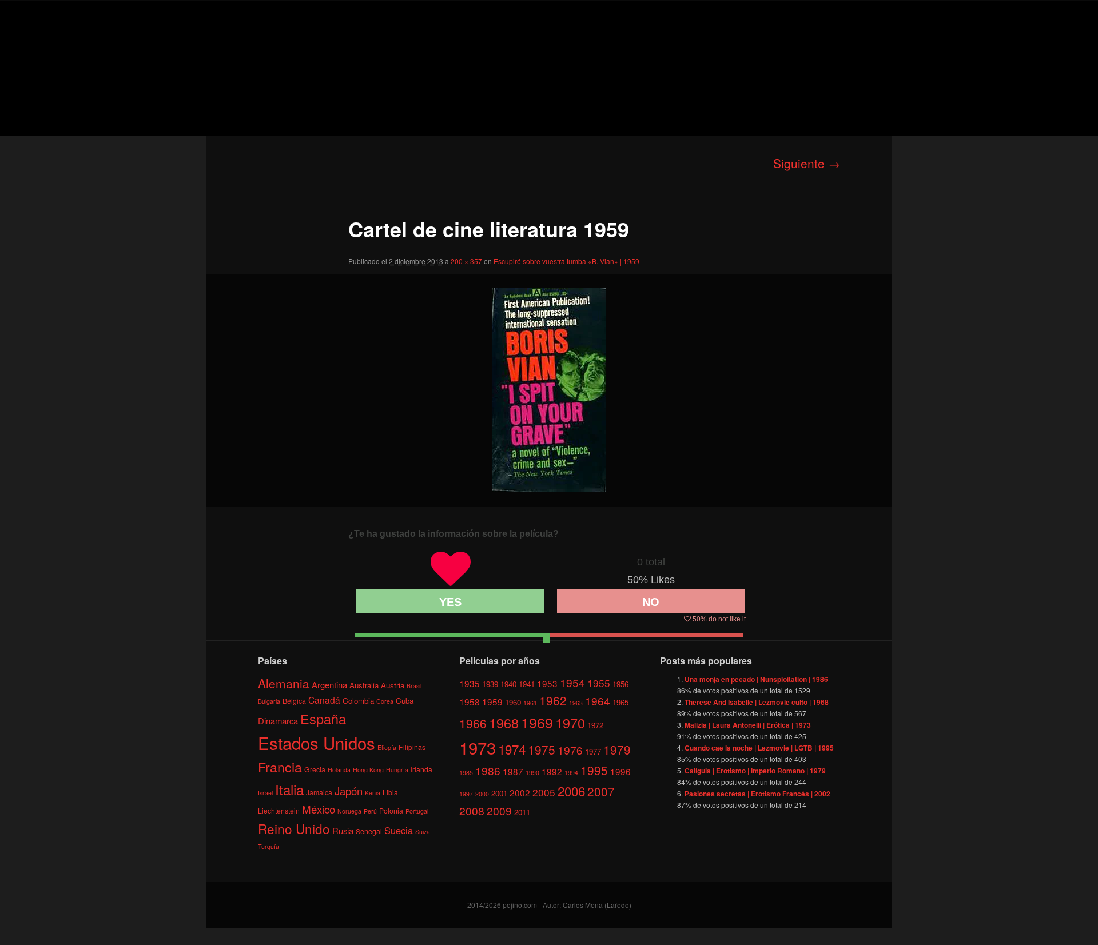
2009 (499, 810)
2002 (520, 792)
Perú (370, 811)
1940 (508, 684)
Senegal (369, 831)
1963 (576, 703)
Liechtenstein (279, 810)
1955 (598, 683)
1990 (532, 772)
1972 (595, 725)
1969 (537, 722)
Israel (265, 792)
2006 (571, 790)
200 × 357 (466, 261)
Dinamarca (278, 721)
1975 (541, 749)
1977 (593, 751)
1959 (492, 701)
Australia (364, 685)
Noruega (349, 811)
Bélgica (294, 700)
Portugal (416, 811)
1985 (466, 772)
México (318, 808)
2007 (601, 791)
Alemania (283, 683)
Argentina (329, 685)
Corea (384, 701)
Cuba (404, 700)
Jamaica (319, 792)
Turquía (268, 846)
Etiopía (386, 747)
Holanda (339, 769)
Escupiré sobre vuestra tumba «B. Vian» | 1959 (566, 261)
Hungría (397, 769)
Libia (390, 792)
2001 (499, 793)
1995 (594, 770)
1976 (570, 749)
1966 (473, 723)
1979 (617, 749)
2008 (471, 810)
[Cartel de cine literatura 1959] (549, 390)
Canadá (324, 699)
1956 (620, 684)
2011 (522, 812)
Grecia (314, 769)
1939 (490, 684)
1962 (553, 700)
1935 (469, 683)
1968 (504, 722)
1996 (620, 771)
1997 (466, 794)
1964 (597, 700)
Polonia (391, 810)
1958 (469, 701)
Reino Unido (294, 828)
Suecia (398, 830)
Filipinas (412, 747)
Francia (280, 766)
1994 (571, 772)
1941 (527, 684)
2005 (543, 792)
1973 (477, 747)
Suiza (422, 831)
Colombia (358, 700)
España (323, 718)
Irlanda (421, 769)
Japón (349, 790)
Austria (392, 685)
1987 (513, 771)
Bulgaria (269, 701)
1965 (620, 702)
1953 (547, 683)
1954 (572, 682)
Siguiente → (806, 163)
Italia (289, 789)
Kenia (372, 792)
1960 (513, 702)
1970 (570, 722)
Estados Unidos (316, 743)
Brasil (414, 685)
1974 (512, 749)
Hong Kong (368, 769)
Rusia (342, 830)
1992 (552, 771)
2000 (482, 794)
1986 (487, 770)
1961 (530, 703)
